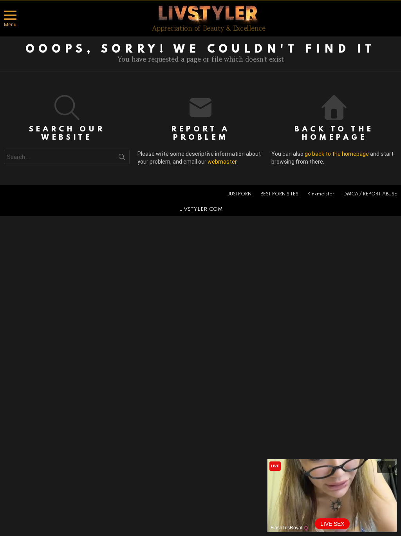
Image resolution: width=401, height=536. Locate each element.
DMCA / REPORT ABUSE (370, 194)
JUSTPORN (239, 194)
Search (122, 158)
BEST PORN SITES (279, 194)
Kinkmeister (320, 194)
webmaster (222, 162)
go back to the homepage (337, 154)
